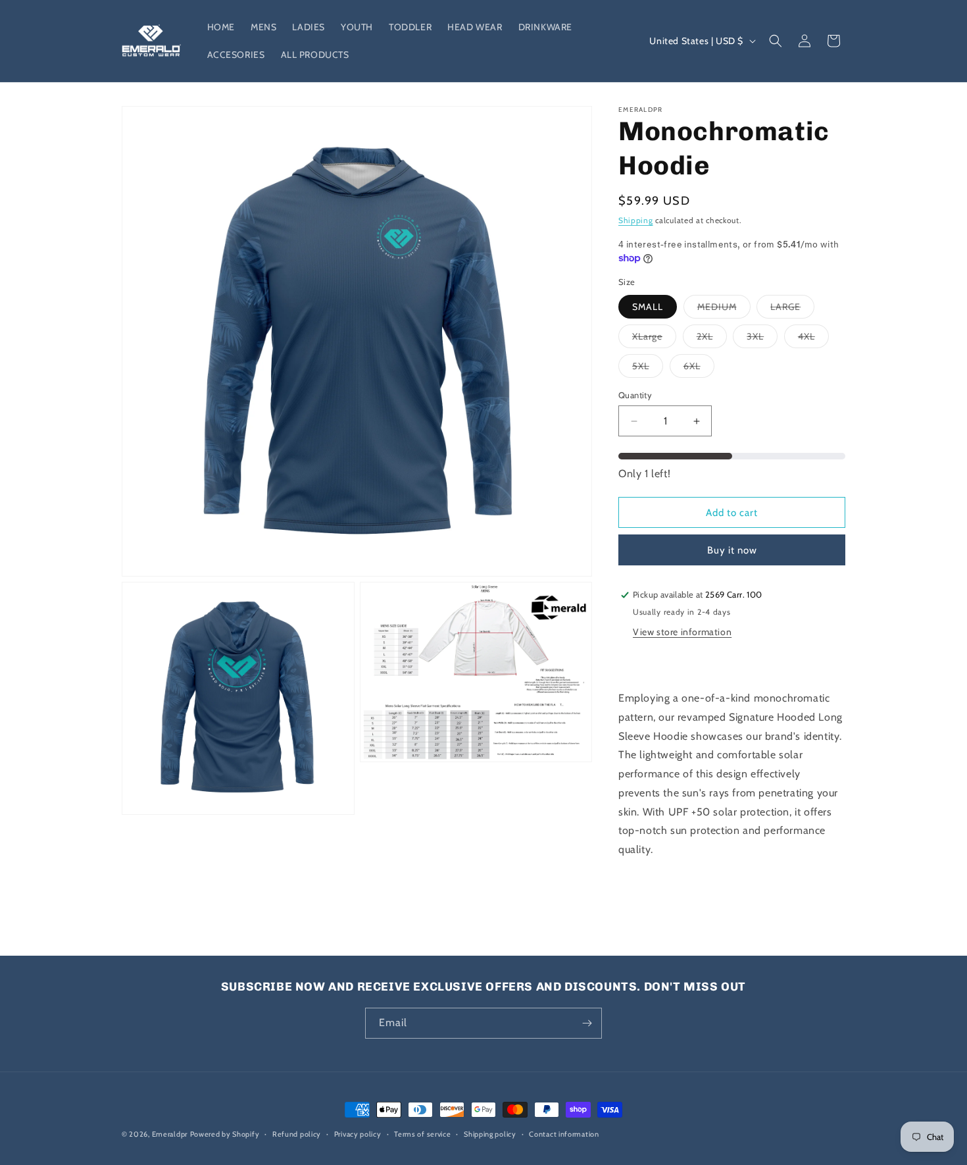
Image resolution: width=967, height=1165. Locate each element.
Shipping (635, 220)
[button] (775, 40)
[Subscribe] (586, 1023)
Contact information (564, 1134)
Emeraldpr (169, 1134)
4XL (813, 339)
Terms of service (422, 1134)
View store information (682, 632)
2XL (712, 339)
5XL (647, 368)
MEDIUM (724, 309)
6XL (698, 368)
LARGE (792, 309)
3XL (762, 339)
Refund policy (296, 1134)
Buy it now (732, 550)
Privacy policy (358, 1134)
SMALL (647, 307)
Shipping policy (490, 1134)
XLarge (654, 339)
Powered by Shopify (225, 1134)
